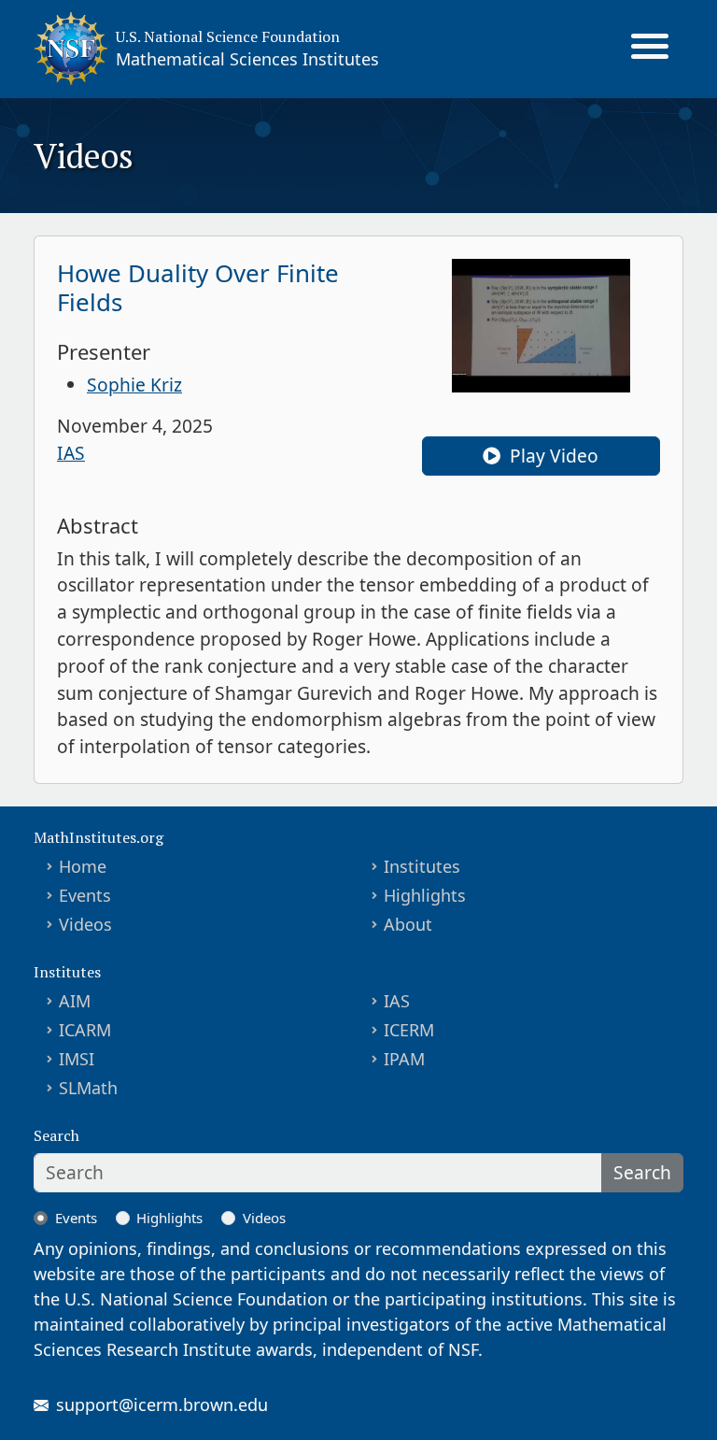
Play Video (551, 455)
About (408, 924)
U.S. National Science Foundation (228, 36)
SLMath (88, 1087)
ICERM (409, 1030)
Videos (85, 924)
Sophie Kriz (134, 384)
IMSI (76, 1059)
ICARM (85, 1030)
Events (85, 895)
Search (642, 1172)
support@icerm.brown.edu (162, 1404)
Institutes (422, 866)
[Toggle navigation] (649, 48)
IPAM (404, 1059)
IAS (71, 452)
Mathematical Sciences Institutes (247, 59)
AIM (75, 1001)
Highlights (425, 895)
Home (82, 866)
